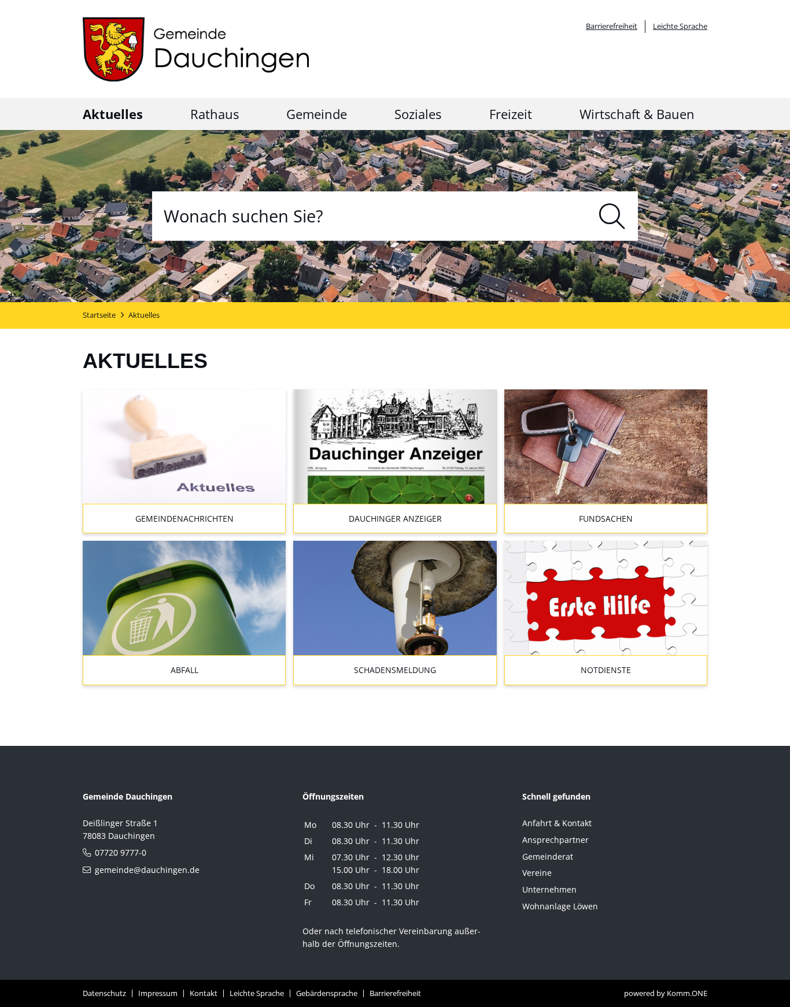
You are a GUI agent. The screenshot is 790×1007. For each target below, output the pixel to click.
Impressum (158, 993)
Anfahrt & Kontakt (557, 823)
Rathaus (214, 113)
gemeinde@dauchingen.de (147, 869)
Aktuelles (113, 113)
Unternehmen (549, 889)
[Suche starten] (612, 215)
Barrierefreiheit (611, 26)
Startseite (99, 315)
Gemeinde (316, 113)
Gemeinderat (547, 856)
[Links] (184, 597)
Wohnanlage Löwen (560, 906)
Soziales (417, 113)
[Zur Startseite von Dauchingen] (196, 49)
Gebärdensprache (326, 993)
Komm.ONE (687, 993)
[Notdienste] (394, 597)
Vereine (537, 872)
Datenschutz (104, 993)
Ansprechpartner (555, 839)
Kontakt (203, 993)
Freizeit (510, 113)
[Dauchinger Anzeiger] (394, 445)
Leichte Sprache (680, 26)
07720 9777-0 (120, 852)
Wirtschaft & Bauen (637, 113)
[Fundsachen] (605, 445)
